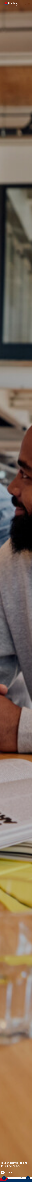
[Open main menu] (29, 3)
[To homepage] (9, 4)
